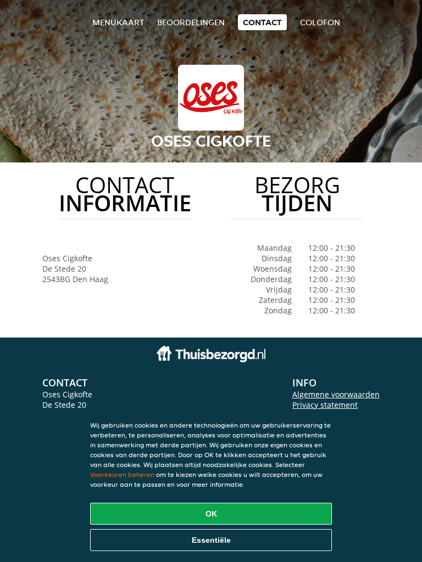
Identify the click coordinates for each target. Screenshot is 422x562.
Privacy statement (325, 405)
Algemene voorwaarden (336, 394)
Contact (262, 22)
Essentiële (211, 540)
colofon (320, 22)
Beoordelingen (191, 22)
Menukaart (118, 22)
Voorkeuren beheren (122, 474)
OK (211, 513)
